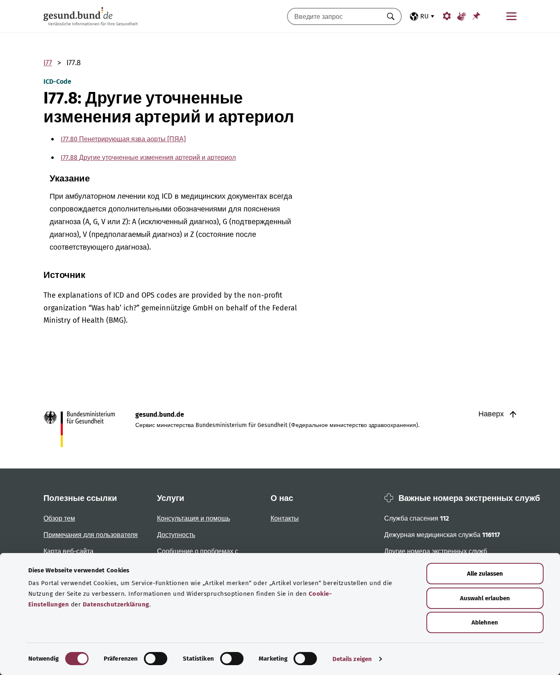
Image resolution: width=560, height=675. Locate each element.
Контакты (285, 518)
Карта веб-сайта (68, 551)
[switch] (155, 658)
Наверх (492, 413)
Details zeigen (352, 659)
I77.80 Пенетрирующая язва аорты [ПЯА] (123, 139)
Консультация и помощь (193, 518)
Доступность (176, 535)
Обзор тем (59, 518)
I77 (47, 62)
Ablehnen (484, 622)
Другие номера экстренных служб (435, 551)
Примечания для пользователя (90, 535)
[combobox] (334, 16)
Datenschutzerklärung (116, 604)
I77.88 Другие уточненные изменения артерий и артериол (148, 157)
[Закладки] (476, 16)
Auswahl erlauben (485, 598)
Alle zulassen (485, 573)
